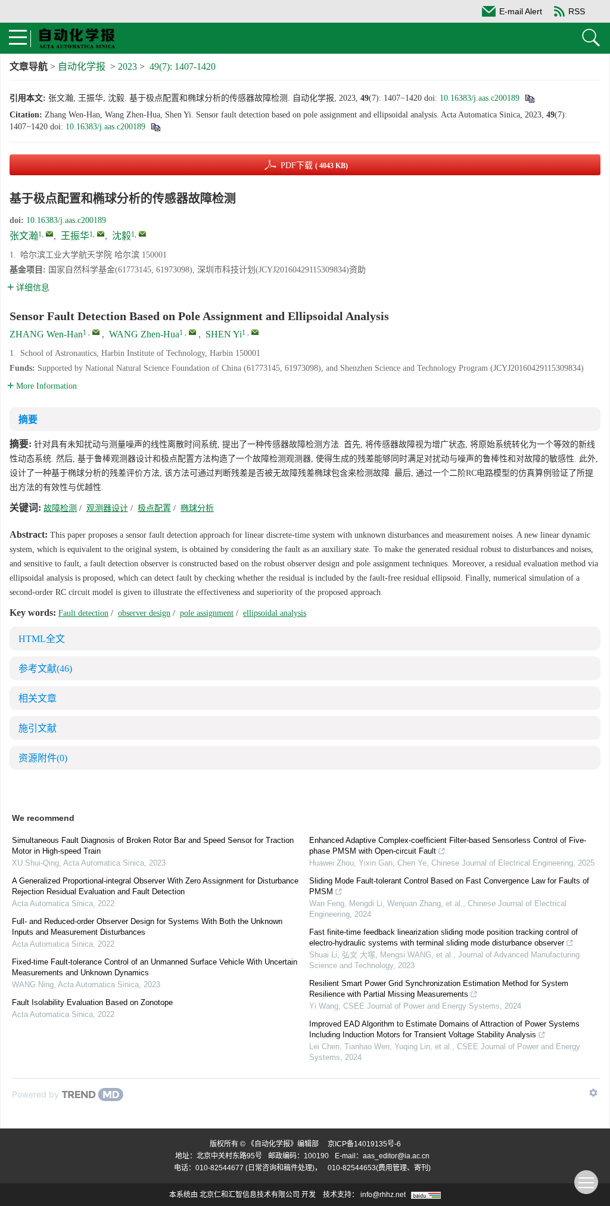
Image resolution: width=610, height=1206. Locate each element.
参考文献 (45, 669)
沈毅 (121, 236)
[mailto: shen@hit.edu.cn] (255, 332)
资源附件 (42, 758)
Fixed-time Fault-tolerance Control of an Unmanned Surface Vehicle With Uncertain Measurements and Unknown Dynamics (154, 967)
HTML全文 (41, 639)
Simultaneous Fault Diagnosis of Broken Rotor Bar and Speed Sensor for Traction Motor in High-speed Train (153, 845)
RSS (576, 11)
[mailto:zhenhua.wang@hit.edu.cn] (101, 234)
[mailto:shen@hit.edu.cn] (142, 234)
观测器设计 (107, 508)
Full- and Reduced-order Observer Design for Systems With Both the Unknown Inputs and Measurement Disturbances (147, 927)
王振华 (75, 236)
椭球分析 (197, 508)
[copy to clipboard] (155, 126)
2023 (127, 66)
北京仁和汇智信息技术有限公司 (250, 1195)
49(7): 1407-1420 (183, 66)
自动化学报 (81, 66)
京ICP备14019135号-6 (364, 1144)
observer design (144, 613)
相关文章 (37, 698)
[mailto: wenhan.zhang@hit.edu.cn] (96, 332)
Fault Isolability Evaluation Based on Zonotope (92, 1002)
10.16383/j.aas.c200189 (479, 98)
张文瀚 (24, 236)
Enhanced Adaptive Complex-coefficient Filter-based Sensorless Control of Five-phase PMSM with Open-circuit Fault (447, 845)
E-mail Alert (520, 11)
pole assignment (207, 613)
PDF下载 (314, 165)
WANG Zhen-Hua (144, 334)
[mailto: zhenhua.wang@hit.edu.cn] (192, 332)
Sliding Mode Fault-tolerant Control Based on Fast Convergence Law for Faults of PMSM (449, 886)
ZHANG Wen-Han (46, 334)
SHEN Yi (224, 334)
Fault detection (83, 613)
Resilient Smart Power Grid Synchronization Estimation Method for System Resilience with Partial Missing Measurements (438, 989)
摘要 (28, 419)
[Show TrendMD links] (593, 1093)
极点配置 (154, 508)
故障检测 (60, 508)
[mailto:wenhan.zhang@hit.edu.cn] (49, 234)
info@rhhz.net (383, 1195)
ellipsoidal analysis (274, 613)
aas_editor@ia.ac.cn (396, 1156)
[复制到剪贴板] (529, 98)
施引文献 (37, 728)
